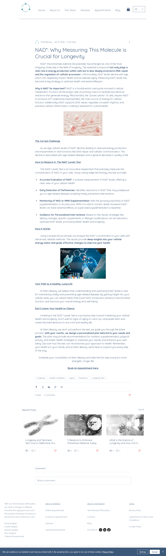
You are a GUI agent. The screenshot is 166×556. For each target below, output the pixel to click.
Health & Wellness (57, 378)
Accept (155, 552)
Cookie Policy (135, 526)
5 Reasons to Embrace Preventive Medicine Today (81, 442)
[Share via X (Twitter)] (42, 387)
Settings (142, 552)
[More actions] (129, 42)
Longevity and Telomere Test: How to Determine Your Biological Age (40, 442)
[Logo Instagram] (100, 529)
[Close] (162, 552)
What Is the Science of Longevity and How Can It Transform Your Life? (123, 442)
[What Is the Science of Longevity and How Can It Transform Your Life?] (125, 425)
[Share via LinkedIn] (49, 387)
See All (141, 409)
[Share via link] (55, 387)
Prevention (83, 378)
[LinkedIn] (104, 529)
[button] (128, 9)
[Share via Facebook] (36, 387)
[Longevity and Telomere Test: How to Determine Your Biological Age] (41, 425)
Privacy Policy (107, 552)
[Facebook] (108, 529)
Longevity (41, 378)
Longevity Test (98, 378)
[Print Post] (61, 387)
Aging (71, 378)
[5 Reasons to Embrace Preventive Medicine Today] (83, 425)
